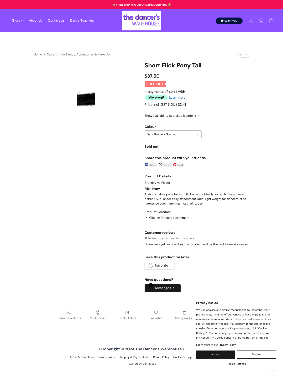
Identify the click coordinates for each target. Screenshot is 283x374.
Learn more (177, 98)
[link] (236, 362)
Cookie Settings (183, 357)
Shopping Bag (185, 318)
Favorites (156, 318)
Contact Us (56, 20)
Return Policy (161, 357)
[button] (141, 20)
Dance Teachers (82, 20)
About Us (35, 20)
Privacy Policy (106, 357)
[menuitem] (241, 54)
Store (16, 20)
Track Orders (127, 318)
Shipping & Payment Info (134, 357)
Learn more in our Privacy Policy (216, 344)
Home (38, 54)
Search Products (69, 318)
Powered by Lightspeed (141, 363)
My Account (98, 318)
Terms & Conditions (82, 357)
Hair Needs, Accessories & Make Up (84, 54)
